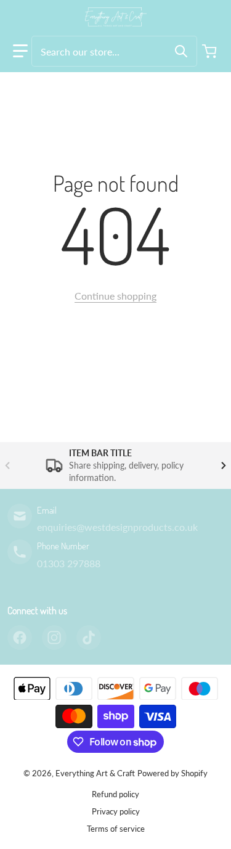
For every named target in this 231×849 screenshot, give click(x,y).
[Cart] (211, 51)
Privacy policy (116, 811)
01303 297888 (68, 563)
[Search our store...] (181, 51)
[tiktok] (88, 637)
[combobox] (114, 51)
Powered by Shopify (172, 773)
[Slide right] (223, 465)
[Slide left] (7, 465)
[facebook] (19, 637)
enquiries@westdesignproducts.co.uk (117, 527)
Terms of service (116, 829)
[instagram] (54, 637)
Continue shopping (115, 295)
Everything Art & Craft (95, 773)
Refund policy (115, 794)
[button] (20, 51)
